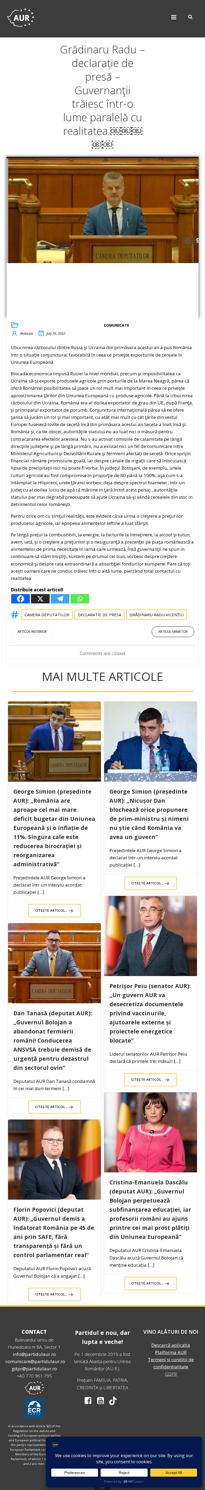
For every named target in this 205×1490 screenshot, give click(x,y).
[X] (40, 598)
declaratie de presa (99, 614)
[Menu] (173, 17)
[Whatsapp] (79, 598)
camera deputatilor (47, 614)
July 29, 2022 (55, 333)
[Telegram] (60, 598)
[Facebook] (20, 598)
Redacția (26, 333)
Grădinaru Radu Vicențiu (156, 614)
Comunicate (116, 325)
